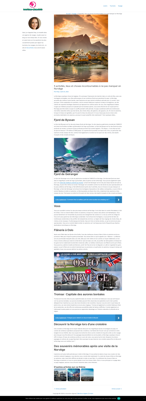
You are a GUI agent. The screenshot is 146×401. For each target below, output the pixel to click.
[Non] (144, 398)
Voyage (120, 6)
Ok (119, 398)
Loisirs (105, 6)
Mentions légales (82, 393)
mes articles (30, 48)
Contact (90, 393)
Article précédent (60, 388)
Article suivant (117, 388)
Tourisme (112, 6)
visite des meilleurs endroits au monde (71, 183)
